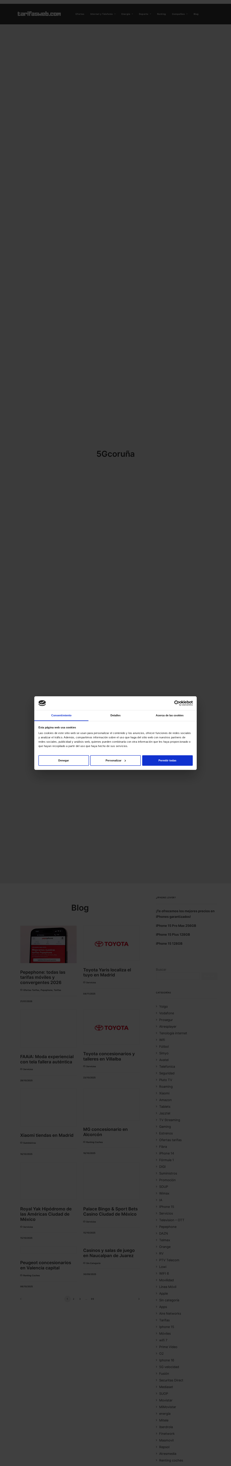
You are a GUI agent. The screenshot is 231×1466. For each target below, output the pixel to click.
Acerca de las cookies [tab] (170, 715)
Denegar (63, 760)
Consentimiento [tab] (61, 715)
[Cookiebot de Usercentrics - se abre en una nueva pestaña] (177, 703)
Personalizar (113, 760)
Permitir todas (167, 760)
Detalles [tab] (115, 715)
